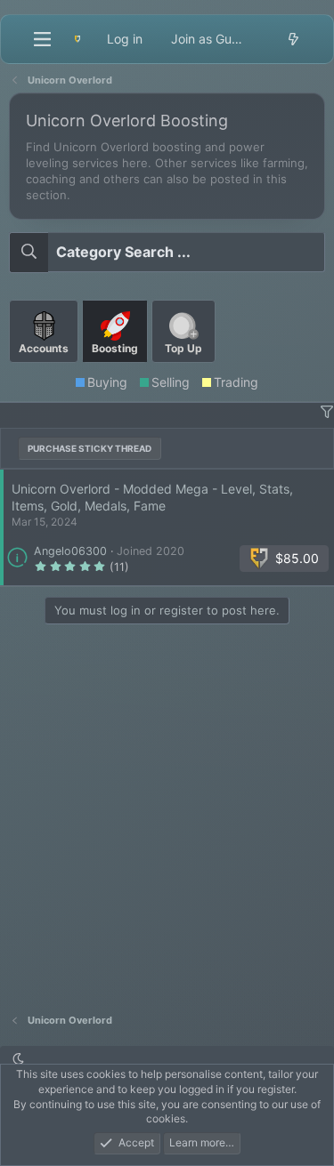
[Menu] (41, 39)
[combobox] (167, 251)
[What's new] (293, 39)
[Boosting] (116, 369)
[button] (326, 412)
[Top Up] (183, 369)
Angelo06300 (70, 551)
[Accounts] (45, 369)
